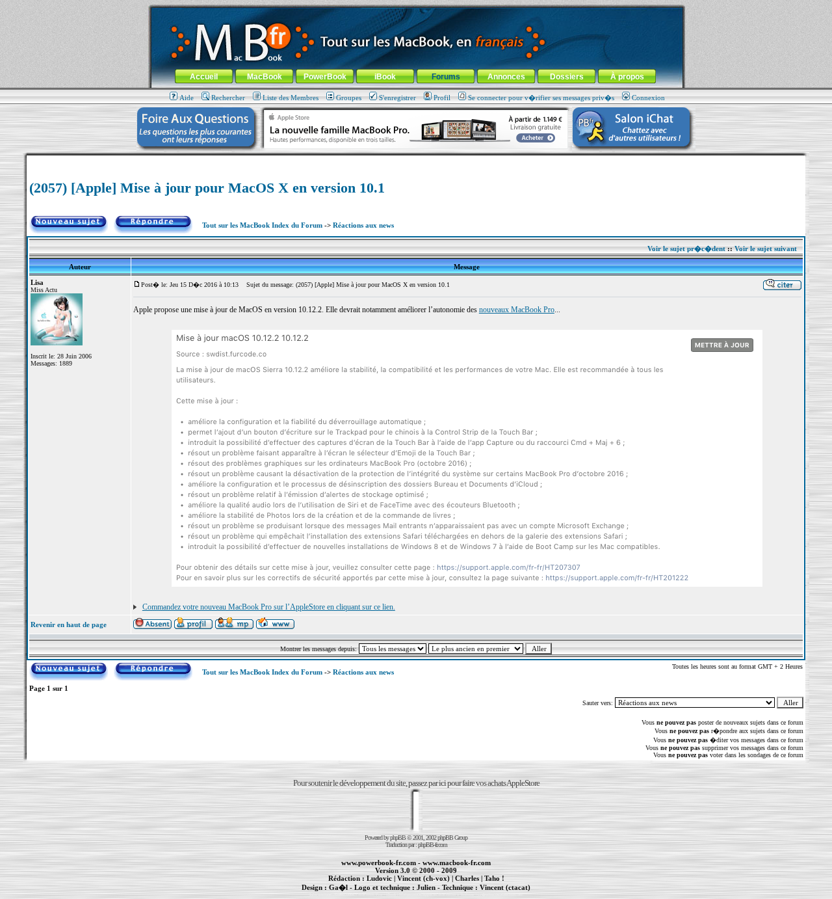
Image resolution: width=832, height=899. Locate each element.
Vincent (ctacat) (505, 887)
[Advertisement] (416, 160)
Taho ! (494, 878)
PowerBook (325, 76)
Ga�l (338, 887)
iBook (385, 76)
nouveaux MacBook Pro (516, 309)
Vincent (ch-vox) (423, 878)
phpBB (398, 837)
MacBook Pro (370, 894)
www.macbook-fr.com (456, 862)
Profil (442, 97)
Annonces (506, 76)
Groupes (348, 97)
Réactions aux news (363, 225)
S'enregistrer (397, 97)
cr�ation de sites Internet (500, 894)
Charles (467, 878)
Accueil (204, 76)
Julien (426, 887)
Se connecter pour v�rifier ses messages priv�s (541, 97)
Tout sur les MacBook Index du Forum (262, 225)
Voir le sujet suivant (765, 248)
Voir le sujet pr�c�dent (686, 248)
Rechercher (228, 97)
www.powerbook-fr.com (378, 862)
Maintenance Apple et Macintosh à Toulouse (436, 894)
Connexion (648, 97)
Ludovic (379, 878)
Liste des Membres (290, 97)
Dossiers (567, 76)
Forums (446, 76)
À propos (627, 76)
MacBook (264, 76)
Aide (186, 97)
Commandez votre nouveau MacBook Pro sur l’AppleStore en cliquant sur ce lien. (268, 606)
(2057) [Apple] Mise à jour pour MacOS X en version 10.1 (207, 188)
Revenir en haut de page (69, 624)
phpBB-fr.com (432, 844)
